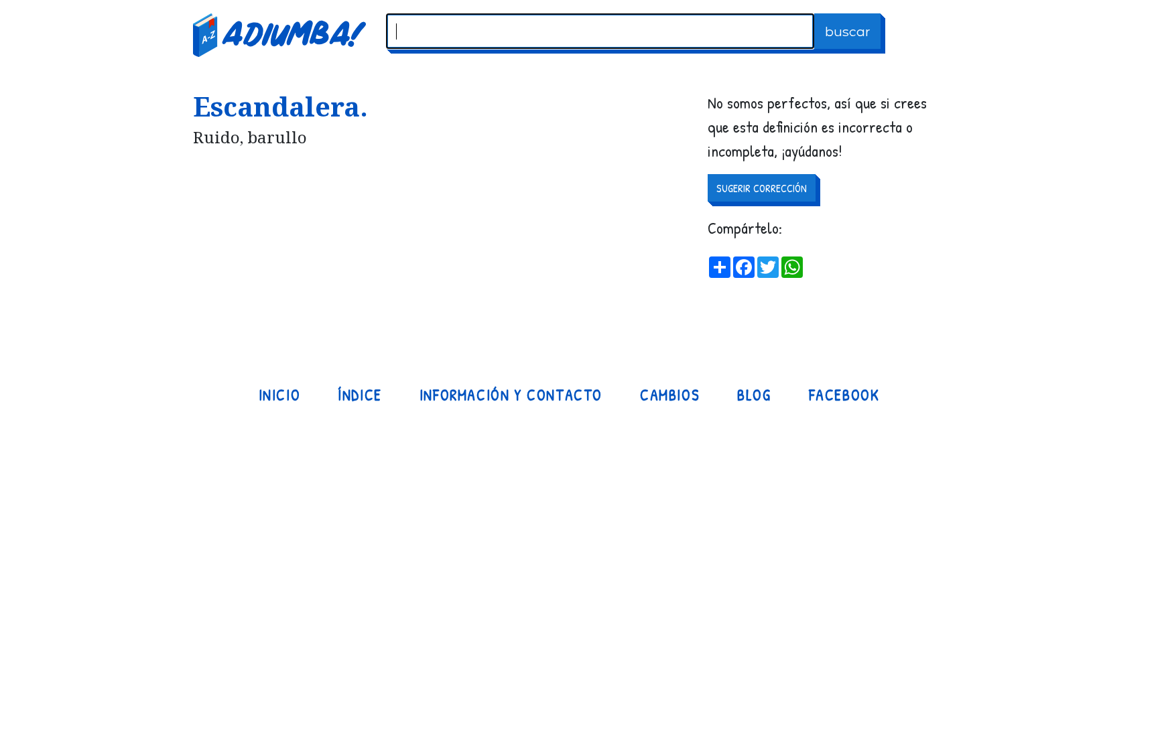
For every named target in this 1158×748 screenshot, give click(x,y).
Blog (754, 395)
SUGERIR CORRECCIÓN (761, 187)
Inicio (280, 395)
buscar (848, 31)
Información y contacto (511, 395)
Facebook (844, 395)
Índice (360, 395)
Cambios (670, 395)
